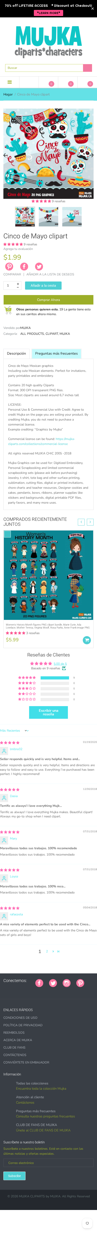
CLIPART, (52, 334)
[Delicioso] (44, 990)
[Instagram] (66, 982)
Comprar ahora (48, 300)
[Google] (90, 980)
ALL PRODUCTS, (32, 334)
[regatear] (33, 990)
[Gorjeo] (53, 982)
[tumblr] (27, 990)
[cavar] (55, 990)
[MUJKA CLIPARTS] (48, 40)
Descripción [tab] (16, 353)
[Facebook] (24, 267)
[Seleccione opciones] (87, 640)
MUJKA (25, 328)
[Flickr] (16, 990)
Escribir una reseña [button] (48, 712)
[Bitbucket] (22, 990)
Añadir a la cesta (43, 286)
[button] (42, 201)
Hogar (8, 94)
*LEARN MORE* (48, 13)
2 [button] (47, 951)
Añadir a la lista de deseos (50, 274)
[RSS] (10, 990)
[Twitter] (39, 267)
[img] (9, 743)
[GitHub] (5, 990)
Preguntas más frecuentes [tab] (56, 353)
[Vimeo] (38, 990)
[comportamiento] (61, 990)
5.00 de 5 (60, 664)
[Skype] (50, 990)
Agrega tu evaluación (18, 249)
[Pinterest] (80, 982)
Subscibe (14, 1176)
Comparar (12, 274)
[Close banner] (92, 9)
